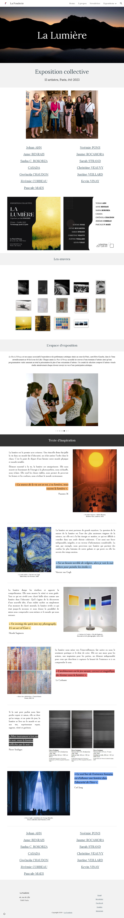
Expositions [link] (108, 3)
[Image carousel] (62, 402)
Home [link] (72, 3)
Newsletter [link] (95, 3)
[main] (62, 35)
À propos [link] (82, 3)
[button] (121, 3)
